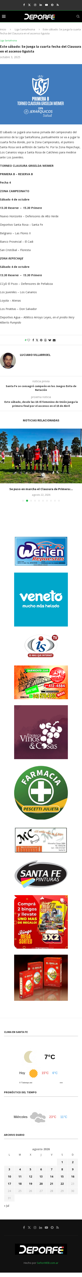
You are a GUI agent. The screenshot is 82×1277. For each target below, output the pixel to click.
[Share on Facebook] (33, 340)
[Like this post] (28, 340)
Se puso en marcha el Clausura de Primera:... (41, 489)
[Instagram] (35, 5)
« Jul (6, 1205)
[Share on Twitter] (37, 340)
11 (19, 1176)
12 (30, 1176)
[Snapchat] (52, 5)
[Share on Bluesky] (49, 340)
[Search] (78, 16)
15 (62, 1176)
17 (9, 1184)
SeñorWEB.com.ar (47, 1263)
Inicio (3, 29)
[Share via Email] (54, 340)
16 (72, 1176)
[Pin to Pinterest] (41, 340)
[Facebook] (24, 5)
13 (41, 1176)
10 (9, 1176)
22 (62, 1184)
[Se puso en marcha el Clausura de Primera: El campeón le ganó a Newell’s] (41, 456)
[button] (3, 465)
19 (30, 1184)
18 (19, 1184)
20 (41, 1184)
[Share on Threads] (45, 340)
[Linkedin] (41, 5)
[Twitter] (29, 5)
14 (51, 1176)
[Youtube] (46, 5)
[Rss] (58, 5)
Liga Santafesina (25, 29)
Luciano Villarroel (35, 355)
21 (51, 1184)
